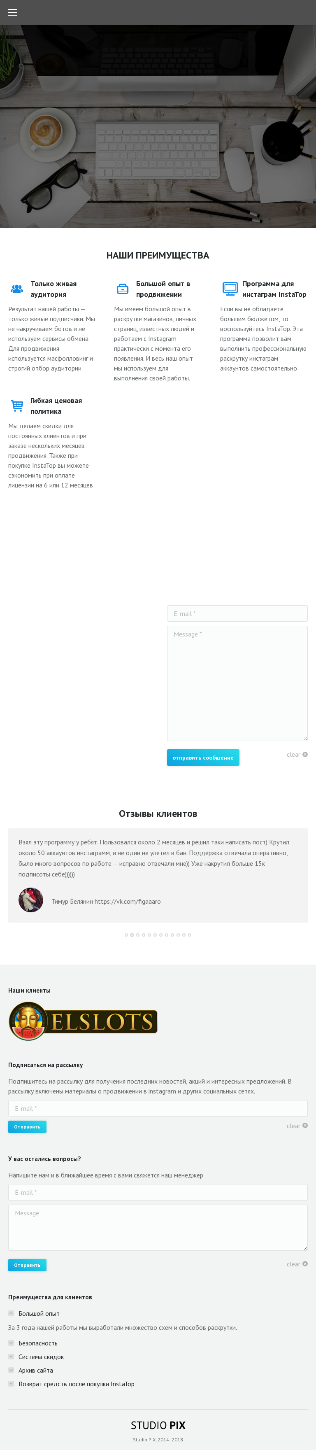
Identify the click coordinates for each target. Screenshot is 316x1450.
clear (293, 754)
